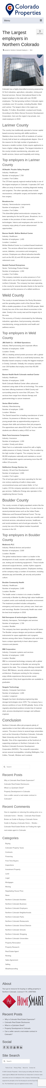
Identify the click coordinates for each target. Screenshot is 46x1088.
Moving (8, 887)
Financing (9, 856)
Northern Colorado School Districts (18, 925)
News (7, 895)
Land (7, 874)
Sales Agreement (11, 960)
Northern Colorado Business (15, 904)
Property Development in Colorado (17, 791)
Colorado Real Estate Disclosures (16, 784)
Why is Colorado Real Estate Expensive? (19, 780)
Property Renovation (13, 943)
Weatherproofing (11, 969)
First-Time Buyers (12, 861)
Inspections (9, 865)
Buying (7, 843)
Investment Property (12, 869)
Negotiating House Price (14, 891)
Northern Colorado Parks (14, 917)
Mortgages (9, 882)
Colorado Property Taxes (14, 848)
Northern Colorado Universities (16, 938)
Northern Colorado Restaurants (17, 921)
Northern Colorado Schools (15, 930)
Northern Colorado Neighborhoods (18, 912)
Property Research (12, 947)
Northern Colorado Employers (19, 50)
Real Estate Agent (12, 951)
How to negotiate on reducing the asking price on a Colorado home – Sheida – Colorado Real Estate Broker (23, 815)
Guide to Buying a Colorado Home (25, 819)
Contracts (9, 852)
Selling (7, 964)
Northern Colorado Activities (15, 900)
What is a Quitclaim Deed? (14, 788)
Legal (7, 878)
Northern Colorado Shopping (16, 934)
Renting (8, 956)
